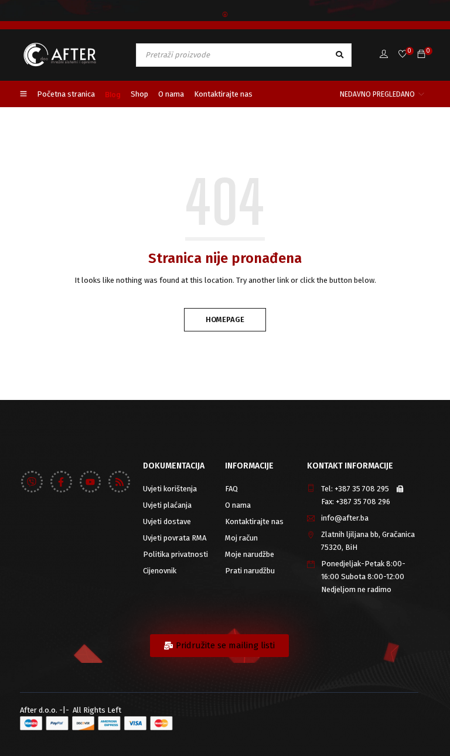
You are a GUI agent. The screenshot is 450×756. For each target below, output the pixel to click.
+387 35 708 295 (362, 488)
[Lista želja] (402, 54)
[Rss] (119, 481)
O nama (238, 505)
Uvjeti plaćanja (167, 505)
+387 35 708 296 (363, 501)
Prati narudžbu (250, 570)
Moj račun (241, 537)
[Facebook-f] (61, 481)
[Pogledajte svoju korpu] (421, 54)
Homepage (225, 319)
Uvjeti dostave (167, 521)
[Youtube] (90, 481)
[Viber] (32, 481)
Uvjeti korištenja (170, 488)
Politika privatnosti (175, 554)
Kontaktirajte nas (254, 521)
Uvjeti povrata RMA (174, 537)
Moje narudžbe (249, 554)
